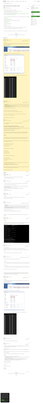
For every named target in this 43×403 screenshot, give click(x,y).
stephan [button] (4, 7)
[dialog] (5, 397)
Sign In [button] (32, 10)
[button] (29, 39)
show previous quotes (7, 105)
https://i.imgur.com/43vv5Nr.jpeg (7, 190)
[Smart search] (35, 1)
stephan (5, 104)
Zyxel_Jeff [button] (5, 39)
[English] (6, 1)
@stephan (5, 42)
